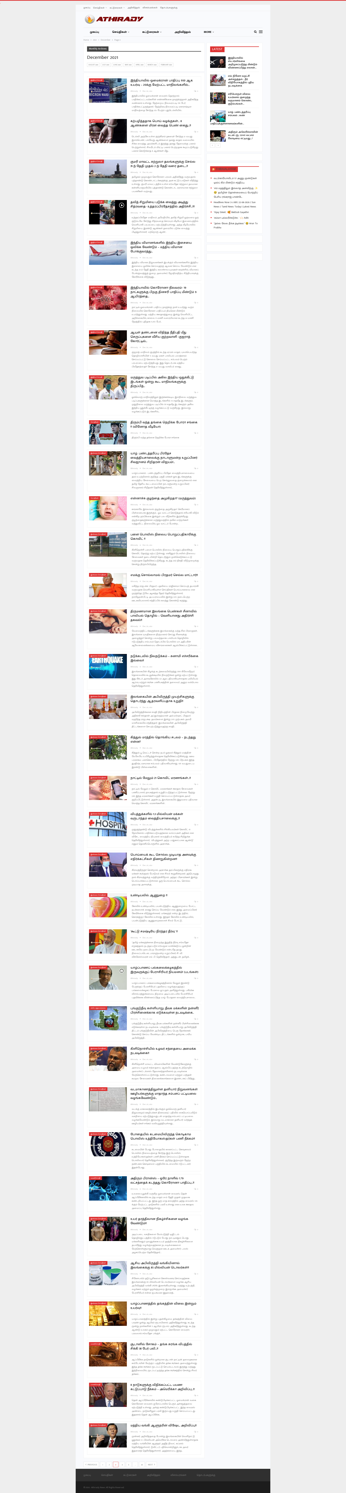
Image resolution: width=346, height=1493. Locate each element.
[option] (234, 99)
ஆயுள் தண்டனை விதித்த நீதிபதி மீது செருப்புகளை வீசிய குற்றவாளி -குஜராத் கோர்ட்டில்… (160, 337)
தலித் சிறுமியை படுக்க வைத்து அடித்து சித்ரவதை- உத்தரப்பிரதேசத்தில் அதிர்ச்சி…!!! (162, 204)
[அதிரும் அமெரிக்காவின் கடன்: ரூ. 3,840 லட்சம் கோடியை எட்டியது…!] (218, 136)
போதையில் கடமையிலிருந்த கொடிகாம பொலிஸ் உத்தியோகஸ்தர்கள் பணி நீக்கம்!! (162, 1136)
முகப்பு (86, 7)
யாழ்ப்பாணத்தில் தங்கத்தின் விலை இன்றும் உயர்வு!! (163, 1306)
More (207, 32)
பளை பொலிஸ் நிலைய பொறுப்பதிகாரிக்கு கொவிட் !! (163, 537)
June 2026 (117, 64)
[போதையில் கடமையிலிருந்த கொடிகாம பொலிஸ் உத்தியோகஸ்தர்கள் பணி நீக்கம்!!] (108, 1144)
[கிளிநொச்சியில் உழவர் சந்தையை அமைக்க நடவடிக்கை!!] (108, 1059)
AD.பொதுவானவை (98, 1008)
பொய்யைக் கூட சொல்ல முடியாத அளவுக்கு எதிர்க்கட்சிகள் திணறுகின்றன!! (163, 857)
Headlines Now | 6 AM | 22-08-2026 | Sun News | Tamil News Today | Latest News (235, 204)
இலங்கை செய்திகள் (98, 453)
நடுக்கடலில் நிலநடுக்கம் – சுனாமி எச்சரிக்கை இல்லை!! (164, 658)
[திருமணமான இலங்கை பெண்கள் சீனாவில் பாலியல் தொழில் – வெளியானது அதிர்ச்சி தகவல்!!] (108, 621)
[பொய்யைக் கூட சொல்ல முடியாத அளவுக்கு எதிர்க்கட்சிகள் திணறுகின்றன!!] (108, 865)
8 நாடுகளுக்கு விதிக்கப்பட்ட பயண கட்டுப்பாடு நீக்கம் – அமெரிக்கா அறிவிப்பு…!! (162, 1387)
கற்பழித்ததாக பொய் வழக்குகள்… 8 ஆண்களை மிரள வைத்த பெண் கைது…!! (160, 123)
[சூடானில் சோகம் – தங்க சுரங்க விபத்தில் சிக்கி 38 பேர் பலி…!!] (108, 1354)
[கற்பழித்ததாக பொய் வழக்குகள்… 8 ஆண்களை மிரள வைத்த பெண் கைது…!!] (108, 131)
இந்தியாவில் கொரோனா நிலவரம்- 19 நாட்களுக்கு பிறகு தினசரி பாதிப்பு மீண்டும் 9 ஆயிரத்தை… (163, 292)
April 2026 (139, 64)
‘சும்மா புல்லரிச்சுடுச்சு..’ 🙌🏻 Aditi (231, 218)
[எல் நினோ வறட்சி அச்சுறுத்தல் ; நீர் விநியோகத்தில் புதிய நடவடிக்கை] (218, 80)
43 (142, 1464)
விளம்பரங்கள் (150, 7)
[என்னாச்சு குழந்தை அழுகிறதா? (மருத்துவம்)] (108, 508)
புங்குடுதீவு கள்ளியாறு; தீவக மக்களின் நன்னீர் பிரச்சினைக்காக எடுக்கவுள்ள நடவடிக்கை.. (164, 1010)
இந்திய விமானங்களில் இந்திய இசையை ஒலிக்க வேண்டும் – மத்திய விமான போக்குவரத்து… (161, 247)
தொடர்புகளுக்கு (169, 7)
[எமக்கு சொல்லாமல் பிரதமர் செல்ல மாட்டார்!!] (108, 585)
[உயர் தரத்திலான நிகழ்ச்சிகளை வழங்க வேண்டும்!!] (108, 1229)
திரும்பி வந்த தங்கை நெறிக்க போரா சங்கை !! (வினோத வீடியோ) (164, 424)
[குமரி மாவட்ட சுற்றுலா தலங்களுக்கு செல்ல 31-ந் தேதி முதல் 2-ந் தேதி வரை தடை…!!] (108, 172)
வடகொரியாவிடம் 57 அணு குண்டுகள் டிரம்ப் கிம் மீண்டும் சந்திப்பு (235, 180)
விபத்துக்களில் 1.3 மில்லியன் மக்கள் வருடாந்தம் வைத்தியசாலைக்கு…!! (156, 816)
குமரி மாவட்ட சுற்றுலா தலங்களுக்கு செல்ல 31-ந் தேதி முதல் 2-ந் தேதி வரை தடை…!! (162, 164)
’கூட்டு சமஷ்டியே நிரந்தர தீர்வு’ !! (154, 931)
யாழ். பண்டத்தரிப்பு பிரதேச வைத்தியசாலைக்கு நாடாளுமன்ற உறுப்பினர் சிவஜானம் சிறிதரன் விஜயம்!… (163, 458)
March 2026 (152, 64)
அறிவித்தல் (133, 7)
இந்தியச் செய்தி (96, 80)
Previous (92, 1464)
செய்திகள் (98, 8)
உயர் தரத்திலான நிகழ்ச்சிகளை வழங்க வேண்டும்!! (159, 1221)
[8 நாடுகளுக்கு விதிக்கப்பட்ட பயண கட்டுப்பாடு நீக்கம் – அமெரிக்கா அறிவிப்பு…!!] (108, 1395)
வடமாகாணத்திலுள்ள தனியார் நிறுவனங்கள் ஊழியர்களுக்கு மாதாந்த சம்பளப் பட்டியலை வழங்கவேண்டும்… (164, 1094)
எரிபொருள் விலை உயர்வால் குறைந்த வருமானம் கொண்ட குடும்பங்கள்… (240, 99)
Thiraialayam (226, 169)
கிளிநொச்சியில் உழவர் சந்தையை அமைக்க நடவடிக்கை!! (163, 1051)
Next (150, 1464)
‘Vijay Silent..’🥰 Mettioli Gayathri (231, 212)
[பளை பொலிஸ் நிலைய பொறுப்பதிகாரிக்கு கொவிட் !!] (108, 544)
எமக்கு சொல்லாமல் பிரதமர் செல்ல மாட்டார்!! (164, 575)
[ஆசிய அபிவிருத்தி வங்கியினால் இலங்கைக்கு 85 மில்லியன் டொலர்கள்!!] (108, 1273)
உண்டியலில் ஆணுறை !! (148, 895)
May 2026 (128, 64)
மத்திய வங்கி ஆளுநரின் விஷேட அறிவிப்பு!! (163, 1425)
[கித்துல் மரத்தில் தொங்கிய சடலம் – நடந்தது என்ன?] (108, 747)
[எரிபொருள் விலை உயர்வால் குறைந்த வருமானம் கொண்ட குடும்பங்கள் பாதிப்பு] (218, 98)
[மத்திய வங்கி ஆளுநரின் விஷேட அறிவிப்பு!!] (108, 1435)
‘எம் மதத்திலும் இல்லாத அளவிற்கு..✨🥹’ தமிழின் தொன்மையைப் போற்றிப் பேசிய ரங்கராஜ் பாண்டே (236, 192)
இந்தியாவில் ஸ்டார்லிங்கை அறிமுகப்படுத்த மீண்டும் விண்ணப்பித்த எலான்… (242, 63)
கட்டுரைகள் (116, 8)
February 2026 (166, 64)
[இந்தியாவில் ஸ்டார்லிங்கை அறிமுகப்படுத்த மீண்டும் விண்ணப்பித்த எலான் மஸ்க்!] (218, 62)
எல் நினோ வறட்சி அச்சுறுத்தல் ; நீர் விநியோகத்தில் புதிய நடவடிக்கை (241, 81)
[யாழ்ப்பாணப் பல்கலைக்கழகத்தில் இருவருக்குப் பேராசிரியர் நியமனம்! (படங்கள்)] (108, 978)
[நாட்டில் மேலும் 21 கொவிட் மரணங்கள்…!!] (108, 788)
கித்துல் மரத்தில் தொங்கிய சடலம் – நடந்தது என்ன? (163, 739)
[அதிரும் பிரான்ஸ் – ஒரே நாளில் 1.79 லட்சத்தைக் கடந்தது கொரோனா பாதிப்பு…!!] (108, 1188)
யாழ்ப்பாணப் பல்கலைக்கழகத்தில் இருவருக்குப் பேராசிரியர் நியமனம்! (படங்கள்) (164, 970)
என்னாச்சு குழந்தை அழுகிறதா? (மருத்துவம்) (163, 498)
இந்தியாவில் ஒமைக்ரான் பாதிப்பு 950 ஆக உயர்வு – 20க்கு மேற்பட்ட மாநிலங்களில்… (161, 83)
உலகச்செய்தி (95, 1178)
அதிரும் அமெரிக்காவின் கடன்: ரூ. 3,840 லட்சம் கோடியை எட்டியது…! (243, 135)
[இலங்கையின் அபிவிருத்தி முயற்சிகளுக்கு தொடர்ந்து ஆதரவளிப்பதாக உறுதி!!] (108, 707)
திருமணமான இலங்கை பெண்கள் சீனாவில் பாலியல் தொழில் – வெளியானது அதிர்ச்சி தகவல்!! (163, 616)
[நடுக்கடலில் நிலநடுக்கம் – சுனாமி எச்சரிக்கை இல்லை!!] (108, 666)
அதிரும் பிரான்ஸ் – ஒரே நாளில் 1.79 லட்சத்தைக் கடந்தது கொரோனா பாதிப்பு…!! (162, 1180)
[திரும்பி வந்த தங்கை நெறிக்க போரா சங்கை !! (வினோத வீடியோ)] (108, 432)
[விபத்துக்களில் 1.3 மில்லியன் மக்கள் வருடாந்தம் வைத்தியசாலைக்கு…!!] (108, 824)
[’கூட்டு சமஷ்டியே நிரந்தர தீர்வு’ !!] (108, 941)
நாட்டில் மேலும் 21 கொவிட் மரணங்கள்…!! (160, 778)
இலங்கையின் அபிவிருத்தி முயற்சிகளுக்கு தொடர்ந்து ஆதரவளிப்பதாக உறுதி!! (162, 699)
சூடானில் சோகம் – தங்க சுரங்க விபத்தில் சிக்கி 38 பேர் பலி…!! (161, 1346)
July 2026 (105, 64)
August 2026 (93, 64)
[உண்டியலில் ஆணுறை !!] (108, 905)
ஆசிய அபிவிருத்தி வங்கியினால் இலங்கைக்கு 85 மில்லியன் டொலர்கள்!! (159, 1265)
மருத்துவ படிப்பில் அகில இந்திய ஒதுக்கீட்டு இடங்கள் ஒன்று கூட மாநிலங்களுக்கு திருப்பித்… (162, 382)
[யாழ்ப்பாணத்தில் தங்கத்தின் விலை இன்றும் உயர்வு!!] (108, 1313)
